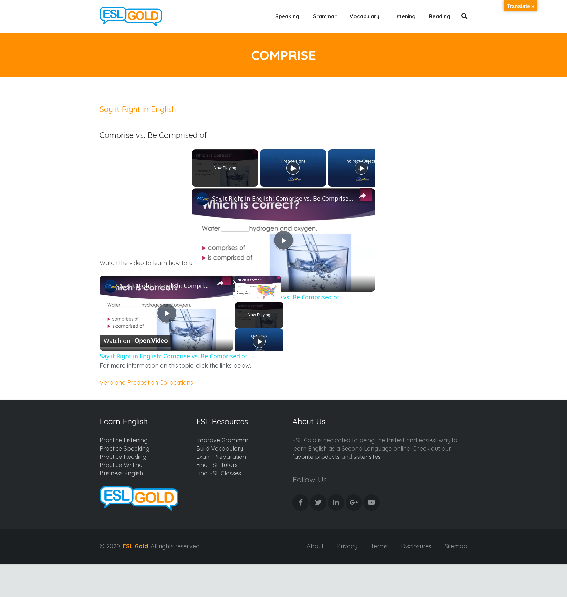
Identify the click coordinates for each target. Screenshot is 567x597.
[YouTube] (371, 502)
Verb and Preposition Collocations (146, 382)
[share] (362, 196)
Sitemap (456, 546)
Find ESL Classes (218, 473)
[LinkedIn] (336, 502)
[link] (202, 198)
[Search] (464, 16)
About (315, 546)
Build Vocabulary (219, 448)
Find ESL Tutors (217, 465)
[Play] (293, 168)
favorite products (316, 456)
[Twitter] (318, 502)
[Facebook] (300, 502)
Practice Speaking (124, 448)
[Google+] (354, 502)
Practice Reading (123, 456)
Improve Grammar (222, 440)
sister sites (367, 456)
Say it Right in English (138, 109)
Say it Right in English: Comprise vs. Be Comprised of (282, 198)
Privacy (347, 546)
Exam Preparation (221, 456)
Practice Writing (121, 465)
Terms (379, 546)
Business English (121, 473)
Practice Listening (124, 440)
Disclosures (416, 546)
